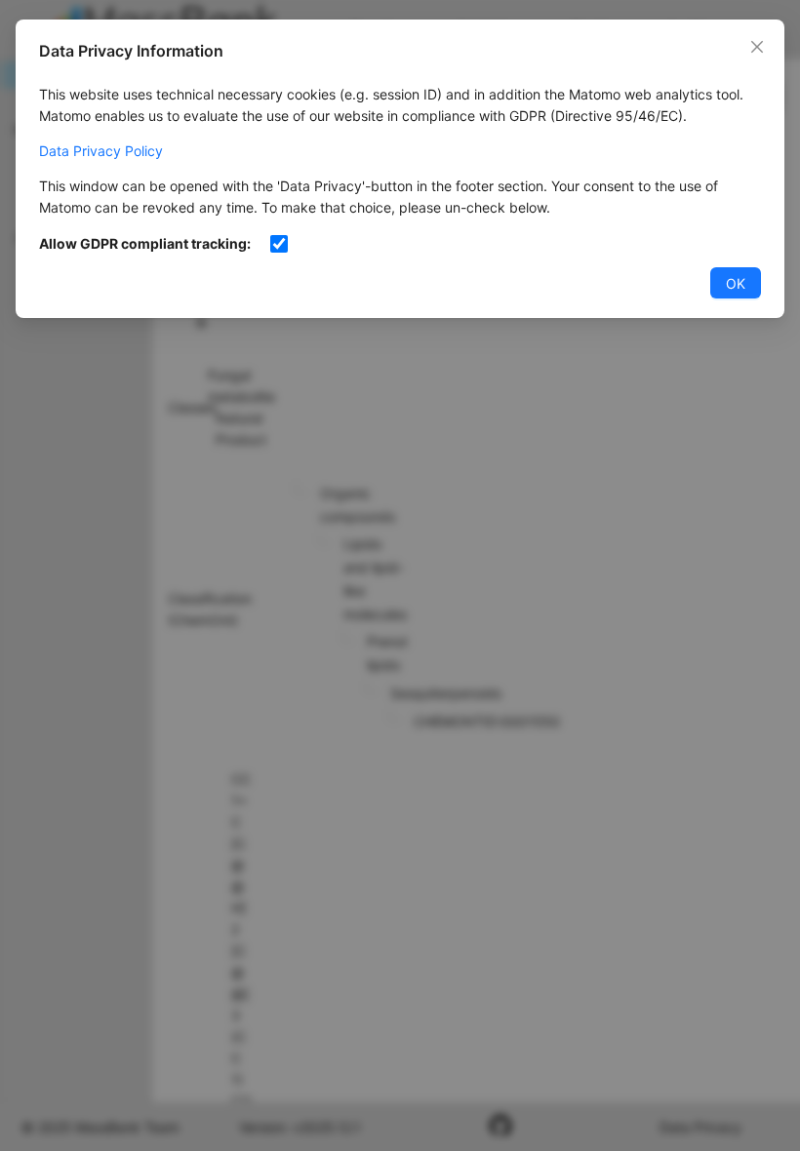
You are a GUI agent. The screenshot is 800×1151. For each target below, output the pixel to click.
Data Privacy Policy (101, 150)
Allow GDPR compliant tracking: (145, 243)
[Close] (757, 46)
